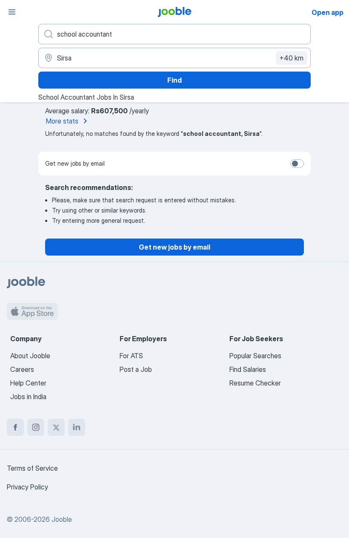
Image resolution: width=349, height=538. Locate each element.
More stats (62, 121)
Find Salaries (247, 369)
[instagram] (35, 427)
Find (174, 80)
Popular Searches (255, 355)
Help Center (28, 383)
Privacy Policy (27, 487)
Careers (22, 369)
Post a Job (136, 369)
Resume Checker (255, 383)
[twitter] (56, 427)
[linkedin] (76, 427)
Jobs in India (28, 396)
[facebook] (15, 427)
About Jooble (30, 355)
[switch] (297, 163)
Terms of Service (32, 468)
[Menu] (11, 11)
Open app (327, 12)
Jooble (61, 519)
